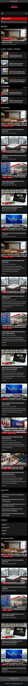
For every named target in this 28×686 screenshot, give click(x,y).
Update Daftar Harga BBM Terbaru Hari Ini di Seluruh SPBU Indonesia (17, 101)
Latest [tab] (4, 49)
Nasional (4, 38)
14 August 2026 (13, 236)
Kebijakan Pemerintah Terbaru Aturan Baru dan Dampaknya (13, 41)
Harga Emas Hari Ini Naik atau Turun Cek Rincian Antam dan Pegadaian (17, 80)
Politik (16, 53)
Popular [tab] (10, 49)
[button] (2, 13)
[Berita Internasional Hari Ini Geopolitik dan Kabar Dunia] (4, 55)
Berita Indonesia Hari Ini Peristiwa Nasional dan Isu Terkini (13, 514)
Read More (4, 273)
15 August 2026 (13, 210)
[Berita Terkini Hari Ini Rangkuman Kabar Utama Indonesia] (14, 426)
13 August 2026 (13, 440)
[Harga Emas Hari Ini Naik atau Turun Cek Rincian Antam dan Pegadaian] (4, 80)
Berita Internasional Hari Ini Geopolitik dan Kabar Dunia (15, 56)
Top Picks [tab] (17, 49)
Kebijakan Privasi (14, 678)
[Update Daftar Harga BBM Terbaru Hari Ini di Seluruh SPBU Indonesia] (4, 100)
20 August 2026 (13, 133)
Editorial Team (6, 44)
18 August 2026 (13, 44)
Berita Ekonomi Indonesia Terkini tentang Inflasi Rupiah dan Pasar (13, 473)
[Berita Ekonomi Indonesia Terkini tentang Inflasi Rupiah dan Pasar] (14, 462)
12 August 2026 (13, 476)
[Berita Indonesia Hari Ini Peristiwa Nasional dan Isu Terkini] (14, 222)
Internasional (11, 53)
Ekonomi (11, 99)
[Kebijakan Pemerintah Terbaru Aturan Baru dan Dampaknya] (4, 92)
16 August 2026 (13, 185)
